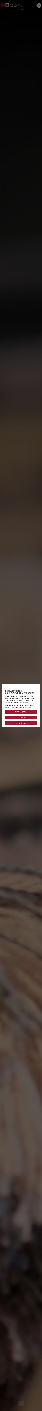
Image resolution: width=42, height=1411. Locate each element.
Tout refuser (21, 717)
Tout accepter (21, 712)
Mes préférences (21, 723)
